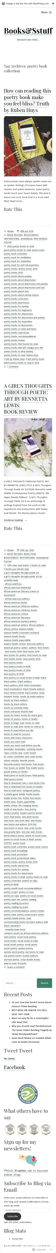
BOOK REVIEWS (15, 235)
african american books (15, 602)
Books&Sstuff (28, 30)
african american (13, 584)
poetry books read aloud (16, 332)
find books (26, 764)
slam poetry (10, 937)
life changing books (28, 805)
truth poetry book (35, 359)
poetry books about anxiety (17, 276)
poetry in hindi (11, 884)
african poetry (11, 629)
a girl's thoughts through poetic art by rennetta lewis (23, 578)
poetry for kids (29, 880)
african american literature (17, 617)
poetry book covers (38, 847)
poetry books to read (14, 355)
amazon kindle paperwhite (17, 640)
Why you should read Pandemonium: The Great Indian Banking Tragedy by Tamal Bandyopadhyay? (32, 1030)
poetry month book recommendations (23, 888)
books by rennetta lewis (16, 708)
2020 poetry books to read (20, 246)
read (28, 918)
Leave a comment (16, 967)
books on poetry (12, 719)
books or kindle (29, 719)
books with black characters (18, 738)
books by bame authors (32, 696)
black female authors (33, 689)
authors (33, 648)
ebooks (15, 760)
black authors (25, 681)
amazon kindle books (14, 636)
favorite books (27, 760)
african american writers (16, 625)
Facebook (14, 1067)
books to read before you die (18, 730)
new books (36, 820)
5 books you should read (16, 569)
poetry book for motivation (17, 261)
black (43, 678)
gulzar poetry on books (16, 771)
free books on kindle (14, 768)
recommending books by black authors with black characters (26, 924)
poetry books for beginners (18, 310)
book (41, 693)
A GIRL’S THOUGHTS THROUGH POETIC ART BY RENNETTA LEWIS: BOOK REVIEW (28, 398)
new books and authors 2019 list (20, 824)
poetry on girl (11, 892)
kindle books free (13, 798)
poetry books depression (16, 302)
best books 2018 (13, 651)
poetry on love (26, 892)
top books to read (34, 952)
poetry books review (14, 340)
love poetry (30, 809)
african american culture (16, 614)
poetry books (10, 269)
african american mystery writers (20, 621)
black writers (31, 693)
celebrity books (34, 749)
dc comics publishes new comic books (23, 756)
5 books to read (38, 565)
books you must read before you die (22, 745)
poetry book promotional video (19, 858)
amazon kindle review (15, 644)
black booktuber (32, 685)
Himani (10, 231)
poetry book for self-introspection (21, 265)
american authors (35, 644)
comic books (29, 753)
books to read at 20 (34, 726)
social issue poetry (26, 937)
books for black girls (31, 715)
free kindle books (35, 768)
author (24, 648)
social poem (31, 944)
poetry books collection (16, 299)
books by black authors (16, 700)
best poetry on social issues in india (22, 678)
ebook (7, 760)
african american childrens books (20, 610)
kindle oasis (10, 802)
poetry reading (28, 899)
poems (38, 839)
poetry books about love (16, 291)
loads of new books (13, 809)
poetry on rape (11, 896)
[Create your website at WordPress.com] (28, 3)
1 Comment (12, 367)
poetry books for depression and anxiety (24, 317)
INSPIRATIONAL (11, 238)
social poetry (10, 948)
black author (10, 681)
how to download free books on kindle (23, 787)
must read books (12, 817)
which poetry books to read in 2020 (21, 363)
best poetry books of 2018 (17, 670)
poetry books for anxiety (16, 306)
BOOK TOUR (30, 554)
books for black (12, 715)
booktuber (20, 749)
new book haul (22, 820)
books (16, 696)
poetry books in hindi (14, 877)
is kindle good (11, 794)
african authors (36, 625)
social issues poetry (14, 944)
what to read (10, 963)
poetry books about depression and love (24, 287)
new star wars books (31, 832)
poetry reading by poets (16, 907)
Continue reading (13, 520)
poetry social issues (27, 914)
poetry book (38, 250)
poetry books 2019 (28, 269)
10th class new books (18, 565)
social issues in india (28, 941)
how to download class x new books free (24, 783)
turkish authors (30, 956)
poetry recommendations (16, 911)
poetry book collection (15, 254)
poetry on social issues (31, 896)
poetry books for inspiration (18, 321)
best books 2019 (31, 651)
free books (38, 764)
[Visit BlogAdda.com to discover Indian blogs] (28, 1172)
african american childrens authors (21, 606)
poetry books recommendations (20, 336)
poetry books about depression (20, 280)
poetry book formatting (15, 851)
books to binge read (14, 723)
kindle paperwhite (26, 802)
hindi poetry (38, 775)
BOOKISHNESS (31, 235)
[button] (10, 1129)
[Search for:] (18, 983)
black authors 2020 (13, 685)
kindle (22, 794)
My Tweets (9, 1058)
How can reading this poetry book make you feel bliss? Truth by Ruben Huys (27, 100)
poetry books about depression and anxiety (25, 284)
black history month (14, 693)
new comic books (33, 828)
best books (43, 648)
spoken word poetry (14, 952)
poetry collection (12, 880)
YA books (21, 963)
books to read (32, 723)
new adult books (30, 817)
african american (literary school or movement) (21, 593)
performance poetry (14, 835)
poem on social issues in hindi (19, 839)
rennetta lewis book (15, 929)
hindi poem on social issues (17, 775)
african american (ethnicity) (17, 587)
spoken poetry (25, 948)
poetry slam (10, 914)
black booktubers (13, 689)
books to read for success (17, 734)
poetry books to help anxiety (18, 351)
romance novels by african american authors (26, 933)
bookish (8, 696)
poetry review (37, 911)
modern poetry (11, 813)
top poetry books (12, 956)
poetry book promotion (15, 854)
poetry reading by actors (16, 903)
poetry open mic (12, 899)
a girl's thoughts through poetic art (21, 573)
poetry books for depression (18, 314)
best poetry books (13, 662)
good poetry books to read (17, 250)
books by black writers (15, 704)
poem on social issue (35, 835)
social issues (10, 941)
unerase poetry (11, 959)
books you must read (14, 741)
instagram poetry (31, 790)
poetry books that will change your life (23, 347)
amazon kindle (26, 629)
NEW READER (40, 238)
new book (9, 820)
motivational (27, 238)
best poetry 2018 (31, 659)
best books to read (36, 655)
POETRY (8, 242)
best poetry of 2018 (14, 674)
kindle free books (32, 798)
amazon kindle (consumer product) (21, 632)
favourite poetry (12, 764)
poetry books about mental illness (21, 295)
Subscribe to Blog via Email (27, 1186)
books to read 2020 (13, 726)
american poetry (12, 648)
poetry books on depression (18, 325)
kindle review (10, 805)
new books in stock (13, 828)
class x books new (13, 753)
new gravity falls (12, 832)
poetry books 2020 (13, 272)
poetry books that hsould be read (21, 344)
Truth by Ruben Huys (14, 359)
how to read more (13, 790)
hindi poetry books (13, 779)
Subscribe (12, 1216)
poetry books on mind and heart (20, 329)
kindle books (32, 794)
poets (41, 914)
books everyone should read (18, 711)
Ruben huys (32, 355)
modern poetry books (31, 813)
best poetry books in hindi (17, 666)
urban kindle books (30, 959)
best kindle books (13, 659)
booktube (9, 749)
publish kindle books (14, 918)
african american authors (17, 599)
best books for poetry (15, 655)
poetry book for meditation (17, 257)
